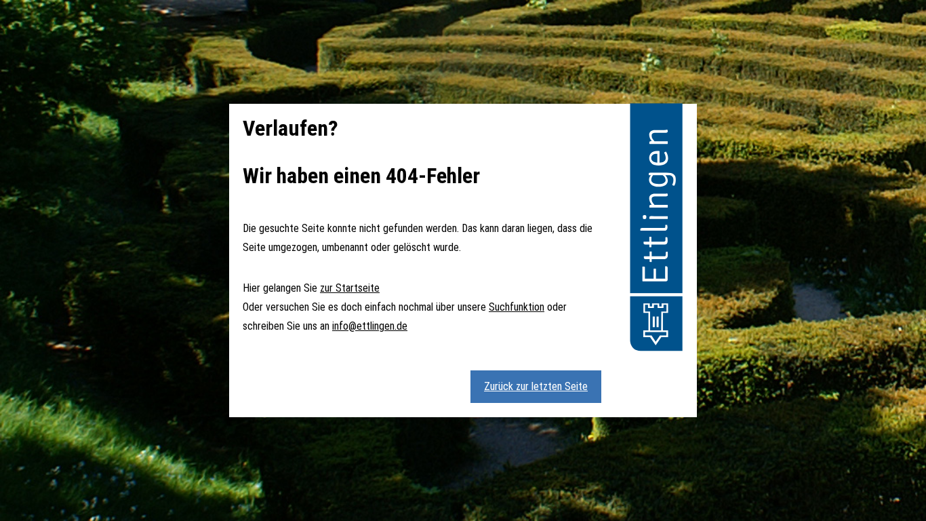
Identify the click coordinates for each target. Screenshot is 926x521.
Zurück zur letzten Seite (536, 386)
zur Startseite (350, 288)
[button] (656, 229)
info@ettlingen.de (369, 326)
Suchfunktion (516, 307)
